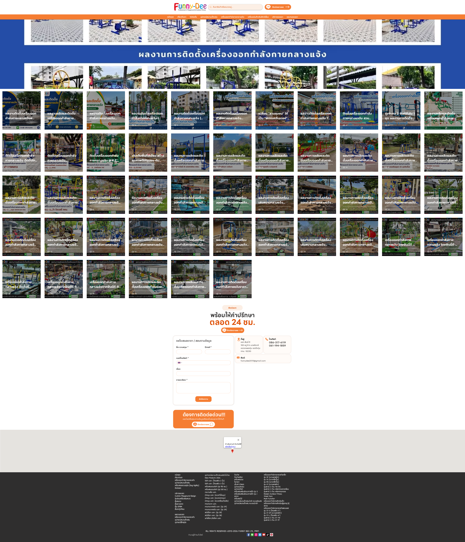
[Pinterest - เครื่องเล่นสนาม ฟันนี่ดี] (271, 534)
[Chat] (211, 424)
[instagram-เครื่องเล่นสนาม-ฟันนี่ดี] (256, 534)
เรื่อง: (178, 369)
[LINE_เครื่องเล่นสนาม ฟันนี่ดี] (252, 534)
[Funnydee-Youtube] (263, 534)
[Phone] (266, 339)
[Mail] (238, 357)
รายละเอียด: (181, 380)
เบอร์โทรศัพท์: (182, 358)
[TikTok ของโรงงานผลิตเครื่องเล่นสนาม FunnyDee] (267, 534)
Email (208, 347)
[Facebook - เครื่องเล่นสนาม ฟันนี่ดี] (248, 534)
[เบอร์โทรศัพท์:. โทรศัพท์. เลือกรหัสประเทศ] (180, 363)
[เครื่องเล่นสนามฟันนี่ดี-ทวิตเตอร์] (259, 534)
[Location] (239, 339)
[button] (193, 17)
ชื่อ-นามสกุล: (182, 347)
